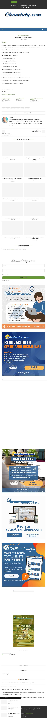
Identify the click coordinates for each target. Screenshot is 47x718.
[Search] (44, 29)
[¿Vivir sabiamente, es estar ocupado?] (12, 228)
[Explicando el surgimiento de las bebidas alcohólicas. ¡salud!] (34, 228)
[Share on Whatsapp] (29, 112)
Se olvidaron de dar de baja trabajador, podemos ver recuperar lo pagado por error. (18, 689)
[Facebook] (18, 7)
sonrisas (27, 108)
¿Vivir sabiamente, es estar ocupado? (12, 237)
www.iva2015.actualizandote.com (8, 94)
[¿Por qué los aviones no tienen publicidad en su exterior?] (34, 190)
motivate (13, 108)
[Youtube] (26, 7)
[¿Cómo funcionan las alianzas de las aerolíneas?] (12, 190)
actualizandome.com (29, 713)
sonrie (22, 108)
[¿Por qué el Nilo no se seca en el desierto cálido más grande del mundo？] (34, 170)
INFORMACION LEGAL (15, 5)
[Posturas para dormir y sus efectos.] (12, 209)
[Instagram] (21, 7)
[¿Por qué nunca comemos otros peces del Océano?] (34, 149)
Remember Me (6, 274)
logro (4, 108)
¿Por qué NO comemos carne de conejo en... (12, 158)
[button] (17, 2)
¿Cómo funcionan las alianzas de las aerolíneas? (12, 198)
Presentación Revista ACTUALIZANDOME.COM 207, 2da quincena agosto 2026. (18, 682)
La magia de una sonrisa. (6, 98)
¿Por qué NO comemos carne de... (13, 701)
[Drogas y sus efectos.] (34, 209)
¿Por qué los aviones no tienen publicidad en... (35, 198)
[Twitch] (38, 709)
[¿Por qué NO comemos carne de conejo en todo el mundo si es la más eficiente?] (12, 149)
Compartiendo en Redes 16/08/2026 (9, 686)
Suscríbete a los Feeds (23, 5)
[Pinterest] (23, 7)
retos (18, 108)
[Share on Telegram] (30, 112)
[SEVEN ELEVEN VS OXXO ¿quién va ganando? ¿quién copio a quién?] (12, 170)
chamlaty (11, 117)
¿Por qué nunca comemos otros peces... (13, 708)
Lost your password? (6, 280)
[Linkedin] (26, 709)
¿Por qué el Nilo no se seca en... (34, 178)
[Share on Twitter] (28, 113)
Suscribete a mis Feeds (24, 679)
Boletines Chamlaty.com (32, 5)
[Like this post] (25, 112)
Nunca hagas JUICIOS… (20, 98)
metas (8, 108)
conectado (12, 249)
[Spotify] (28, 7)
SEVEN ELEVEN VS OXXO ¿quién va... (13, 714)
